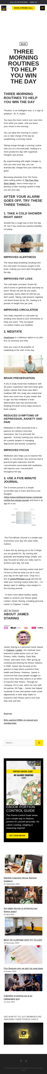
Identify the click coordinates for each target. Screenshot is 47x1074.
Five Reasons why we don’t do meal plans (23, 968)
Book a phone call (23, 8)
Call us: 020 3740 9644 (19, 2)
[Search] (39, 743)
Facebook (21, 1061)
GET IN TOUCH (11, 610)
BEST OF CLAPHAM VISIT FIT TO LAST (23, 940)
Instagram (26, 1061)
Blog (23, 44)
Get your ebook (17, 836)
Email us (33, 2)
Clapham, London (14, 650)
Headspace (9, 337)
